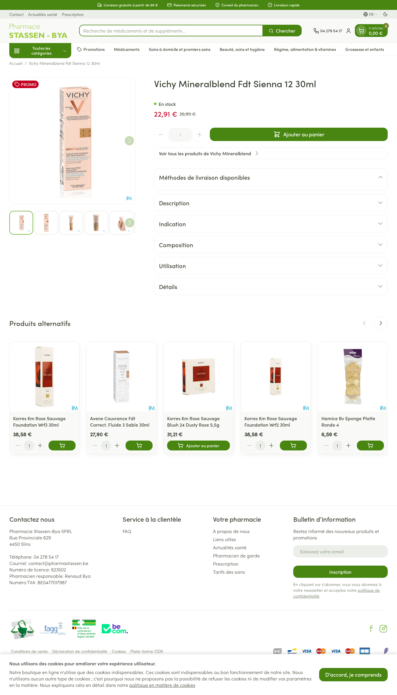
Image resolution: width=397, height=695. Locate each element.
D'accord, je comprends (353, 674)
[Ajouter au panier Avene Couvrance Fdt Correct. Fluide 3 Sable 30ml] (139, 445)
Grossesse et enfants (364, 49)
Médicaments (127, 49)
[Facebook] (371, 628)
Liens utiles (224, 539)
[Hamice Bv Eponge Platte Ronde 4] (352, 376)
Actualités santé (42, 14)
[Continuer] (129, 140)
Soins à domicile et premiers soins (179, 49)
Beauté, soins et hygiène (242, 49)
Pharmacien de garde (236, 555)
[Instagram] (383, 628)
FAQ (127, 531)
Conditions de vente (29, 651)
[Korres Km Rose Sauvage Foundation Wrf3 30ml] (44, 376)
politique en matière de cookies (162, 685)
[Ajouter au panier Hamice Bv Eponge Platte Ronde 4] (370, 445)
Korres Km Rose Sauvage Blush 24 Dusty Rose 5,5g (193, 421)
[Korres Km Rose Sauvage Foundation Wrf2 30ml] (275, 376)
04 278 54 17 (46, 556)
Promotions (94, 49)
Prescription (73, 14)
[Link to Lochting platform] (385, 651)
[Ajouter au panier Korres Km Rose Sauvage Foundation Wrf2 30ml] (293, 445)
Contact (16, 14)
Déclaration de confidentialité (79, 651)
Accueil (15, 63)
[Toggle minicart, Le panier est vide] (361, 31)
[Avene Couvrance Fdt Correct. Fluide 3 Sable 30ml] (121, 376)
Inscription (340, 572)
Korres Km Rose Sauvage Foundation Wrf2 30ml (270, 421)
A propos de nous (231, 531)
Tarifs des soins (229, 572)
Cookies (119, 651)
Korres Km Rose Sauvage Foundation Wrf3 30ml (39, 421)
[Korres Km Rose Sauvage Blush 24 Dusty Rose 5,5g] (198, 376)
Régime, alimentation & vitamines (305, 49)
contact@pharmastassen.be (58, 563)
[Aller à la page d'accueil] (38, 30)
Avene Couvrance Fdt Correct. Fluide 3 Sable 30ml (119, 421)
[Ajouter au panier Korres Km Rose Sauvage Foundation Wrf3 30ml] (62, 445)
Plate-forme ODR (146, 651)
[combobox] (171, 31)
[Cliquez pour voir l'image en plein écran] (72, 141)
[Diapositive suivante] (381, 323)
